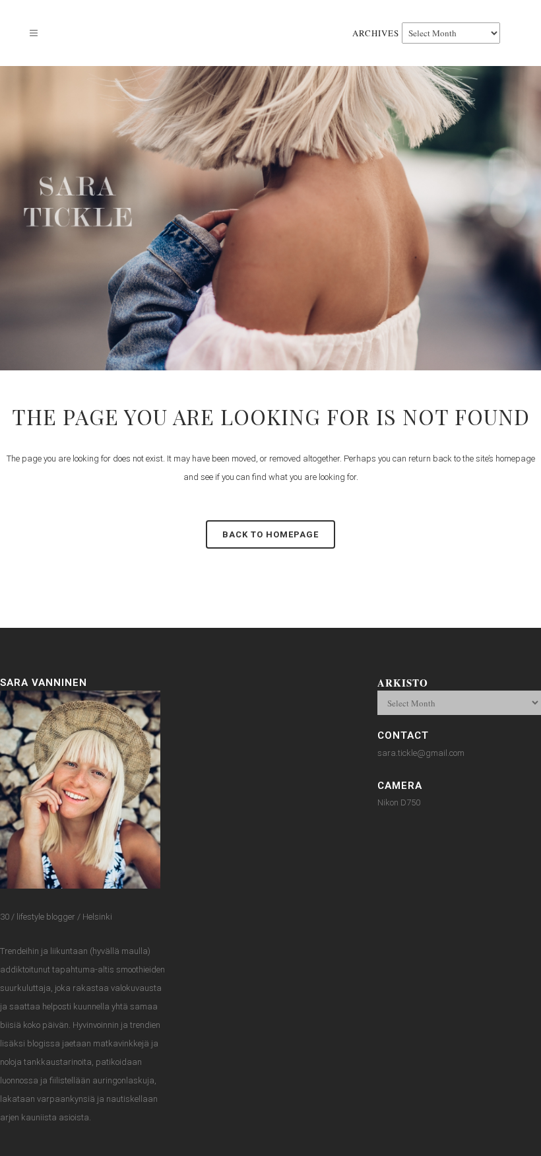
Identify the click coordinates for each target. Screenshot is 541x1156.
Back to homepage (270, 534)
